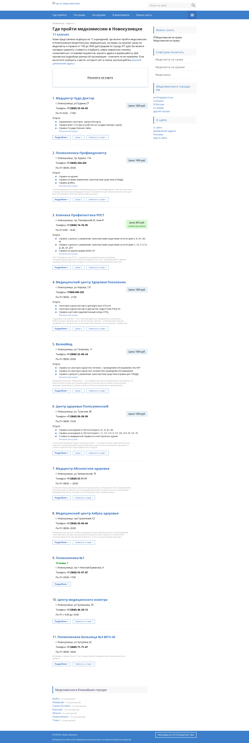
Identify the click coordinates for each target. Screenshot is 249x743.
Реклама (158, 134)
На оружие (98, 15)
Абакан (56, 713)
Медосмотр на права (169, 59)
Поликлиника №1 (70, 558)
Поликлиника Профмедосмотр (81, 153)
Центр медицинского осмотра (82, 600)
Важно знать (144, 15)
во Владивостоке (163, 97)
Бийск (56, 698)
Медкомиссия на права (166, 40)
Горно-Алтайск (61, 705)
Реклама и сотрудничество (176, 735)
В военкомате (121, 15)
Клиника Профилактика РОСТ (80, 215)
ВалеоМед (64, 344)
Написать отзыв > (97, 137)
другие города (161, 111)
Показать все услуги (68, 131)
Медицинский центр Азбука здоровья (87, 513)
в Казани (158, 100)
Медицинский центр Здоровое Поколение (91, 282)
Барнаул (57, 709)
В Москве (158, 104)
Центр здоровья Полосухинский (82, 406)
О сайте (157, 127)
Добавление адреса (164, 131)
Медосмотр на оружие (170, 67)
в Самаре (158, 107)
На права (79, 15)
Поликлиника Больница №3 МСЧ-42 (86, 637)
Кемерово (58, 702)
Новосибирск (60, 716)
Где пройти (59, 15)
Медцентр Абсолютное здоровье (83, 468)
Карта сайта (160, 137)
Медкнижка (162, 74)
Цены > (78, 137)
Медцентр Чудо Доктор (75, 98)
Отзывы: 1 (62, 563)
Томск (56, 720)
